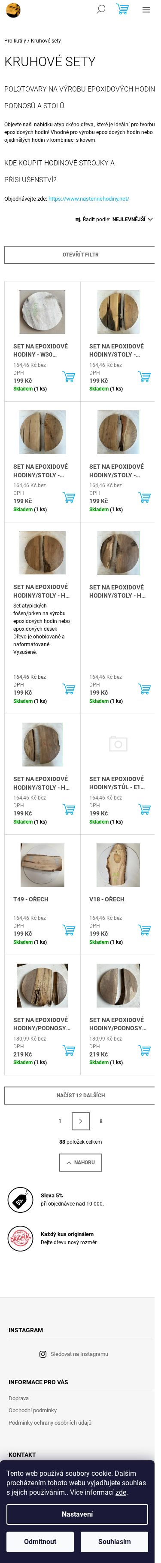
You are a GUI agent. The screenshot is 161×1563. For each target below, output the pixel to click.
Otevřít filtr (81, 255)
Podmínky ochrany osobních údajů (50, 1423)
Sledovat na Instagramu (79, 1354)
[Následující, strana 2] (81, 1121)
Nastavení (77, 1514)
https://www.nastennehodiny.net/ (89, 198)
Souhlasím (114, 1542)
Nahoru (84, 1163)
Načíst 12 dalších (81, 1096)
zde (120, 1492)
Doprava (19, 1398)
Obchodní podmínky (33, 1410)
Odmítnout (40, 1542)
